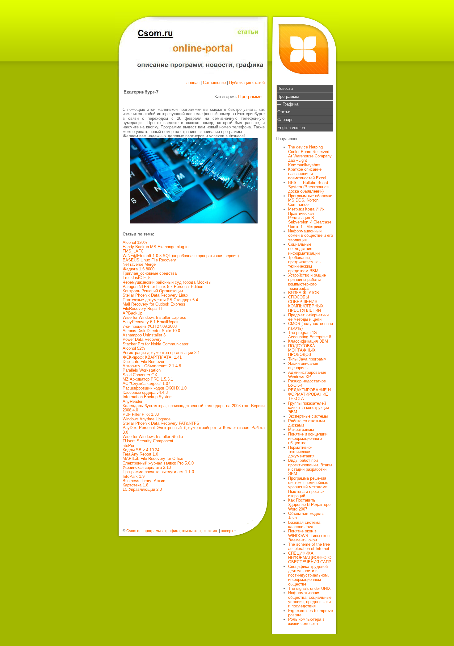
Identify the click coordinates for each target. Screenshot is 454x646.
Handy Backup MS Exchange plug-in (155, 246)
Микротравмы (301, 429)
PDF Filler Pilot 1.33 (141, 414)
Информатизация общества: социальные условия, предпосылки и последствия (309, 599)
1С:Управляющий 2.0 (142, 489)
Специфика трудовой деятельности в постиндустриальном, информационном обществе (308, 575)
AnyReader (132, 401)
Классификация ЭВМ (308, 341)
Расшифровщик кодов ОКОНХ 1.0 (155, 388)
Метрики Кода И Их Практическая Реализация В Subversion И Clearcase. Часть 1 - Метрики (310, 218)
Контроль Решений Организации (153, 291)
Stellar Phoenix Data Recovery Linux (155, 295)
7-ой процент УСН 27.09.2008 (150, 326)
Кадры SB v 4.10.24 (141, 450)
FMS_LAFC (133, 251)
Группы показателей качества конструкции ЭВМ (308, 408)
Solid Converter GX (140, 375)
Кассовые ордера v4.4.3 (145, 392)
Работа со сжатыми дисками (306, 423)
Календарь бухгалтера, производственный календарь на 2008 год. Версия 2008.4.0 (194, 407)
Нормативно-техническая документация (301, 452)
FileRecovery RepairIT (142, 308)
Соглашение (214, 82)
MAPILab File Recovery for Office (153, 458)
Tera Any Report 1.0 (140, 454)
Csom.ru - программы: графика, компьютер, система (171, 531)
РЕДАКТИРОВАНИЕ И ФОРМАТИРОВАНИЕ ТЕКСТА (309, 394)
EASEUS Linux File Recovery (149, 260)
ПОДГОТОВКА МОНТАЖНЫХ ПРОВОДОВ (302, 350)
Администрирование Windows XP (307, 374)
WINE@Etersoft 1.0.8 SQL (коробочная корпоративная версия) (181, 255)
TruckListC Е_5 (136, 277)
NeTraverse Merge (139, 264)
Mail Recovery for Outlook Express (154, 304)
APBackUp (132, 313)
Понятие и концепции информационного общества (307, 438)
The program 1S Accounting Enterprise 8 (309, 334)
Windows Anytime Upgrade (146, 419)
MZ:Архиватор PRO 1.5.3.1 (148, 379)
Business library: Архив (144, 480)
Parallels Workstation (142, 370)
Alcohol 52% (134, 348)
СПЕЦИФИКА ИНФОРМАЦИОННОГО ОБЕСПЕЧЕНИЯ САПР (309, 558)
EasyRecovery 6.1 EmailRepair (151, 321)
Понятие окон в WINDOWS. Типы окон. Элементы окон (309, 535)
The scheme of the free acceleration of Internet (309, 546)
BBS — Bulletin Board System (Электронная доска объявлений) (308, 187)
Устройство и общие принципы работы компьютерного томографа (307, 282)
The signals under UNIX (309, 588)
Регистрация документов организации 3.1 (161, 352)
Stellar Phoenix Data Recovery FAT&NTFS (161, 423)
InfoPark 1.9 (134, 476)
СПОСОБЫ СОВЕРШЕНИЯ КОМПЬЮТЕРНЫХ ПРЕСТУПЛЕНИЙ (306, 304)
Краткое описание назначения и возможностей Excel (307, 174)
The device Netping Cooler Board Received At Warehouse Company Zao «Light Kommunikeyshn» (310, 156)
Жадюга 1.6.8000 (138, 269)
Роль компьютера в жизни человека (306, 621)
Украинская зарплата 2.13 (147, 467)
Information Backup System (148, 396)
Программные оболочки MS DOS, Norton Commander (310, 200)
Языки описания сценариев (303, 365)
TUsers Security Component (148, 441)
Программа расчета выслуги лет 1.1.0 (158, 471)
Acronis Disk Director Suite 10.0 (151, 330)
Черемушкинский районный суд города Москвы (167, 282)
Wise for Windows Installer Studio (153, 436)
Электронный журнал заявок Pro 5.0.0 (158, 463)
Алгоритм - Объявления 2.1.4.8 (152, 366)
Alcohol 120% (135, 242)
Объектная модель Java (306, 515)
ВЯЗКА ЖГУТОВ (303, 292)
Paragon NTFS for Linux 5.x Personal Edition (163, 286)
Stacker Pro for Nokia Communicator (155, 344)
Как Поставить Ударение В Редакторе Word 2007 (309, 504)
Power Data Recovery (142, 339)
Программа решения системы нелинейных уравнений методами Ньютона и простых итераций (308, 487)
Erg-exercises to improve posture (310, 612)
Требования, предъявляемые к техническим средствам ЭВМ (305, 264)
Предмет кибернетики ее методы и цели (308, 317)
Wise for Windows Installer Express (154, 317)
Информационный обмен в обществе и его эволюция (310, 235)
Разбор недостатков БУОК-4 (307, 383)
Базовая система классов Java (304, 524)
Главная (192, 82)
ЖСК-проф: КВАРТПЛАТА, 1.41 (152, 357)
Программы (250, 96)
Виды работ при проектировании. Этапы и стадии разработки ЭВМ (310, 467)
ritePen (129, 445)
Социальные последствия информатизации (304, 249)
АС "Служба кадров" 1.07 (146, 383)
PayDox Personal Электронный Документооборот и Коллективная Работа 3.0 (194, 429)
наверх (227, 531)
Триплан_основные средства (150, 273)
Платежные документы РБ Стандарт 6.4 (160, 300)
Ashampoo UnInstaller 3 (144, 335)
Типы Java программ (307, 359)
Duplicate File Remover (143, 361)
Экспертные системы (308, 416)
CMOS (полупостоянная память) (310, 325)
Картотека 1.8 (135, 485)
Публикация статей (247, 82)
